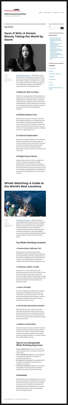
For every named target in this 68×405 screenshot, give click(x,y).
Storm (11, 80)
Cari (49, 26)
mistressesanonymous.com (23, 75)
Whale (5, 226)
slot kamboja (51, 76)
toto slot (50, 82)
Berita (40, 12)
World (5, 81)
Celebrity (6, 76)
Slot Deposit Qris (52, 68)
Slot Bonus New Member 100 (55, 73)
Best (5, 223)
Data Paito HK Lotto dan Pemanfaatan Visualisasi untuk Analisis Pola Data (56, 55)
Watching (11, 225)
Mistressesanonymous (15, 14)
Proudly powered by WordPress (21, 399)
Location (6, 225)
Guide (8, 223)
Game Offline (47, 12)
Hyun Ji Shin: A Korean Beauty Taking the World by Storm (23, 36)
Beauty (6, 78)
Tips (62, 12)
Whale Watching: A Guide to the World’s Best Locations (24, 184)
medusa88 (51, 85)
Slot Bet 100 (51, 71)
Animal (6, 221)
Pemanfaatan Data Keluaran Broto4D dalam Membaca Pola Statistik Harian (56, 50)
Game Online (56, 12)
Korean (8, 80)
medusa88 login (52, 79)
